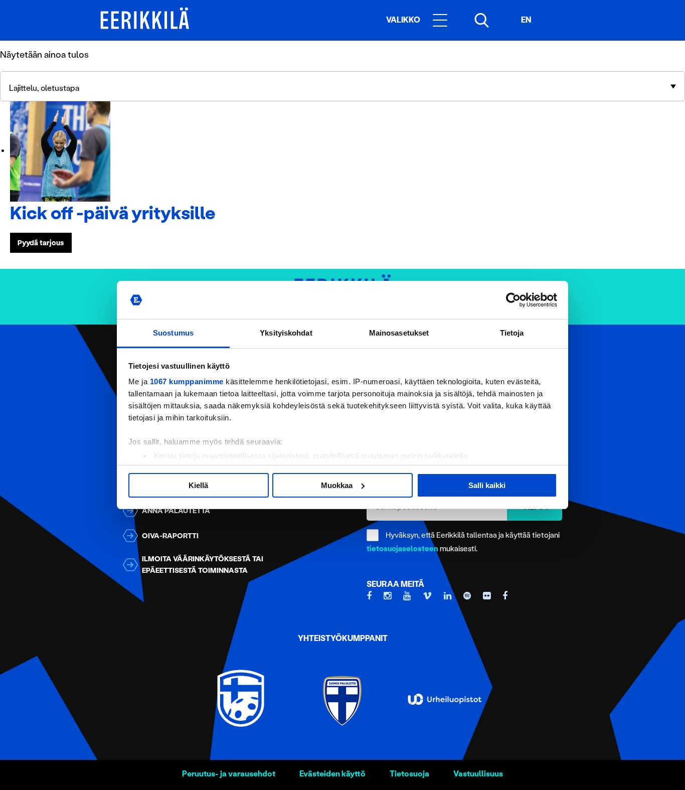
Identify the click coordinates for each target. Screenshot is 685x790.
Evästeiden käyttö (332, 773)
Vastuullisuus (478, 773)
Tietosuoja (409, 773)
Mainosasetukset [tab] (399, 333)
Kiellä (198, 485)
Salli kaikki (486, 485)
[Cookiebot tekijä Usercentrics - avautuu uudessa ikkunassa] (513, 299)
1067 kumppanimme (187, 381)
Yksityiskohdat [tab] (286, 333)
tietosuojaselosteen (402, 548)
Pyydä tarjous (41, 242)
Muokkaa (337, 485)
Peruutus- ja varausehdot (228, 773)
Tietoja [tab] (512, 333)
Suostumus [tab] (173, 333)
